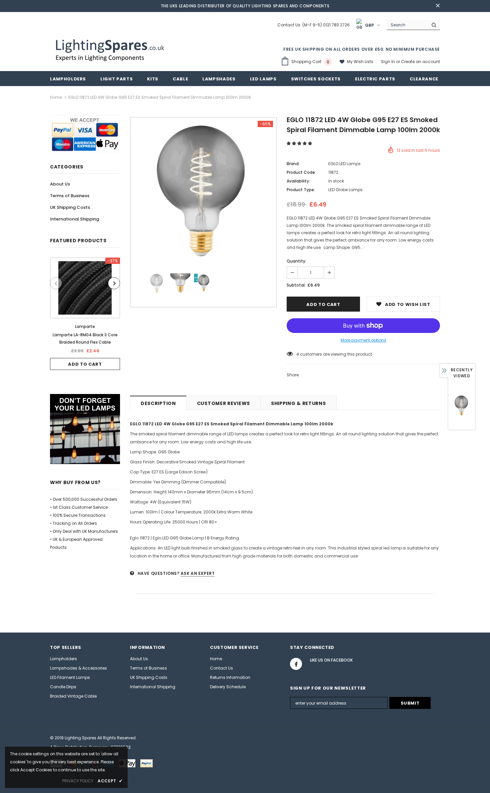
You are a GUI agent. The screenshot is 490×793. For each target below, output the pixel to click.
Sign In (388, 61)
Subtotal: (296, 285)
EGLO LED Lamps (344, 163)
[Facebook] (296, 664)
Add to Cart (85, 364)
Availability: (298, 181)
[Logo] (111, 49)
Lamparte (85, 326)
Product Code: (301, 172)
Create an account (420, 61)
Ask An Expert (198, 573)
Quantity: (296, 261)
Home (56, 97)
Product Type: (301, 189)
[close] (437, 6)
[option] (85, 314)
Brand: (293, 163)
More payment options (363, 340)
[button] (300, 143)
